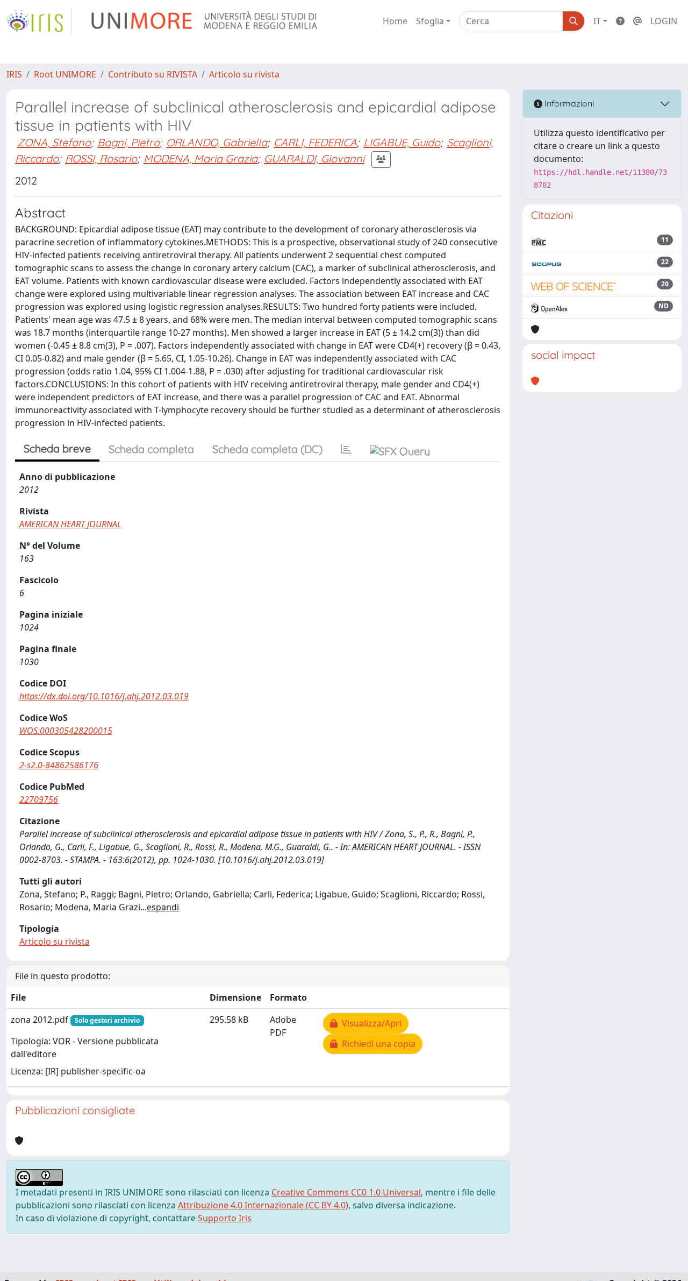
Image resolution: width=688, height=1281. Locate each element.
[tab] (346, 449)
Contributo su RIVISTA (152, 74)
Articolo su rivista (244, 74)
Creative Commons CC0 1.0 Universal (346, 1192)
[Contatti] (637, 21)
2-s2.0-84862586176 (58, 765)
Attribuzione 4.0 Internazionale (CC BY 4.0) (263, 1205)
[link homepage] (39, 21)
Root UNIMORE (65, 74)
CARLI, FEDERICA (315, 142)
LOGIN (663, 21)
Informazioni (568, 103)
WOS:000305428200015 (65, 731)
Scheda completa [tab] (151, 449)
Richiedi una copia (376, 1044)
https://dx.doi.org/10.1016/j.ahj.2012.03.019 (104, 696)
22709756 (38, 799)
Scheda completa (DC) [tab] (267, 449)
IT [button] (597, 21)
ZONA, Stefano (54, 142)
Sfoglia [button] (430, 21)
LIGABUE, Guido (401, 142)
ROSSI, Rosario (101, 158)
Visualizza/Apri (370, 1023)
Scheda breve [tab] (57, 448)
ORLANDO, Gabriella (216, 142)
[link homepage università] (205, 21)
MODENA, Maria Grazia (200, 158)
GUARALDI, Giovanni (314, 158)
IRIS (14, 74)
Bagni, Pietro (128, 142)
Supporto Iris (225, 1218)
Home (395, 21)
